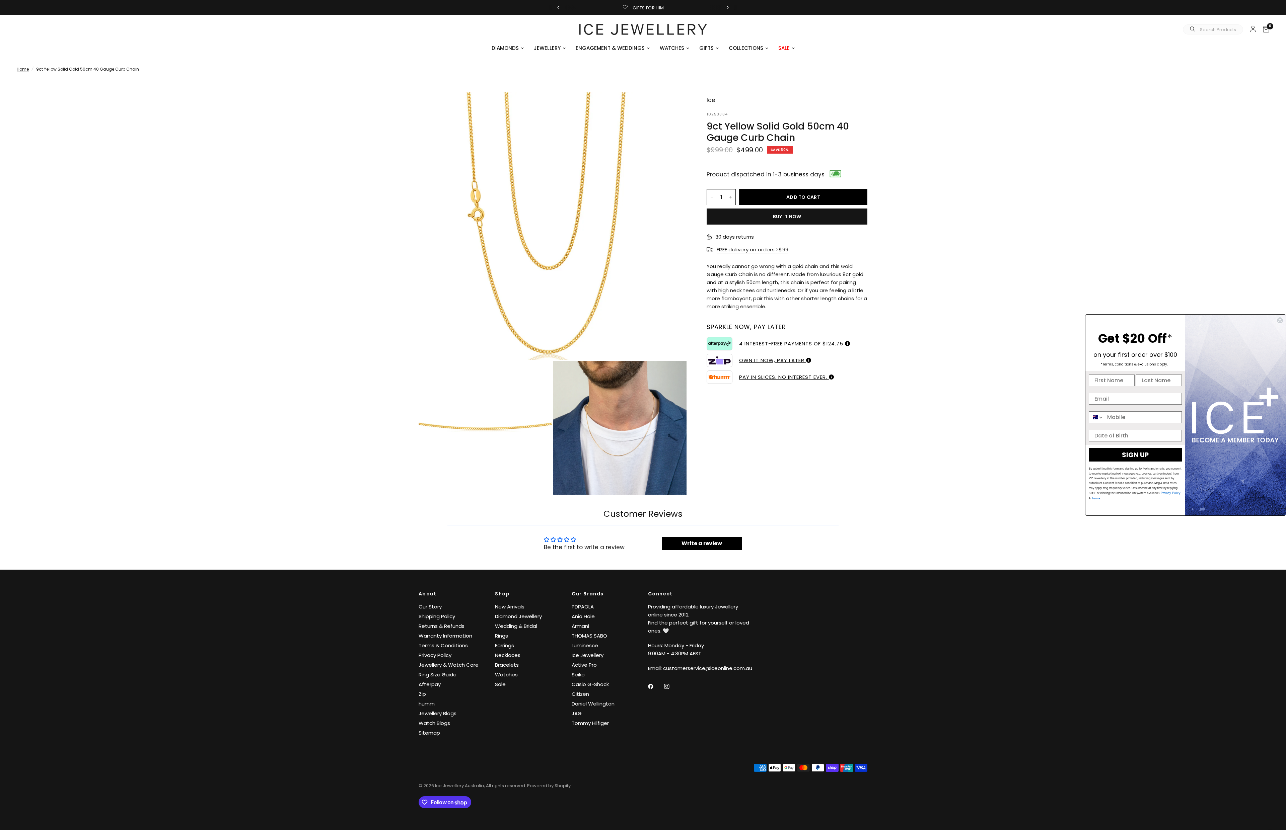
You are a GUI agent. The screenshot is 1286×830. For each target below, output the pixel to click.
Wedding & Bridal (516, 626)
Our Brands (588, 593)
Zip (422, 693)
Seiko (578, 674)
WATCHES (672, 48)
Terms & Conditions (443, 645)
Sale (500, 684)
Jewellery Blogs (437, 713)
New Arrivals (509, 606)
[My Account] (1253, 28)
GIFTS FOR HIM (648, 8)
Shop (502, 593)
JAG (577, 713)
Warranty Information (445, 635)
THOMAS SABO (589, 635)
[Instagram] (671, 686)
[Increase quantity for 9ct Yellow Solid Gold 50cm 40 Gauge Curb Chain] (730, 197)
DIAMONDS (505, 48)
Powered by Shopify (549, 785)
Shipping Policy (437, 616)
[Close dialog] (1280, 320)
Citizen (580, 693)
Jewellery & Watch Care (449, 664)
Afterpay (430, 684)
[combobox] (1096, 417)
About (427, 593)
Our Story (430, 606)
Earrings (504, 645)
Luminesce (585, 645)
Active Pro (584, 664)
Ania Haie (583, 616)
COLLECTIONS (746, 48)
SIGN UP (1135, 455)
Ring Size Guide (437, 674)
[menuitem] (508, 48)
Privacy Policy (435, 655)
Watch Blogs (434, 723)
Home (23, 69)
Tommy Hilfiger (590, 723)
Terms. (1096, 498)
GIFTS (706, 48)
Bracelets (507, 664)
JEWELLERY (547, 48)
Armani (580, 626)
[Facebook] (655, 686)
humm (427, 703)
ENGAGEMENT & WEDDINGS (610, 48)
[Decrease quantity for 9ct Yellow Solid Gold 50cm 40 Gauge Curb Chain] (712, 197)
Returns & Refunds (442, 626)
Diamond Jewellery (518, 616)
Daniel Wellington (593, 703)
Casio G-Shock (590, 684)
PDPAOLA (583, 606)
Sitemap (429, 732)
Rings (501, 635)
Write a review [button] (702, 543)
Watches (506, 674)
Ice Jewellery (587, 655)
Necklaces (507, 655)
